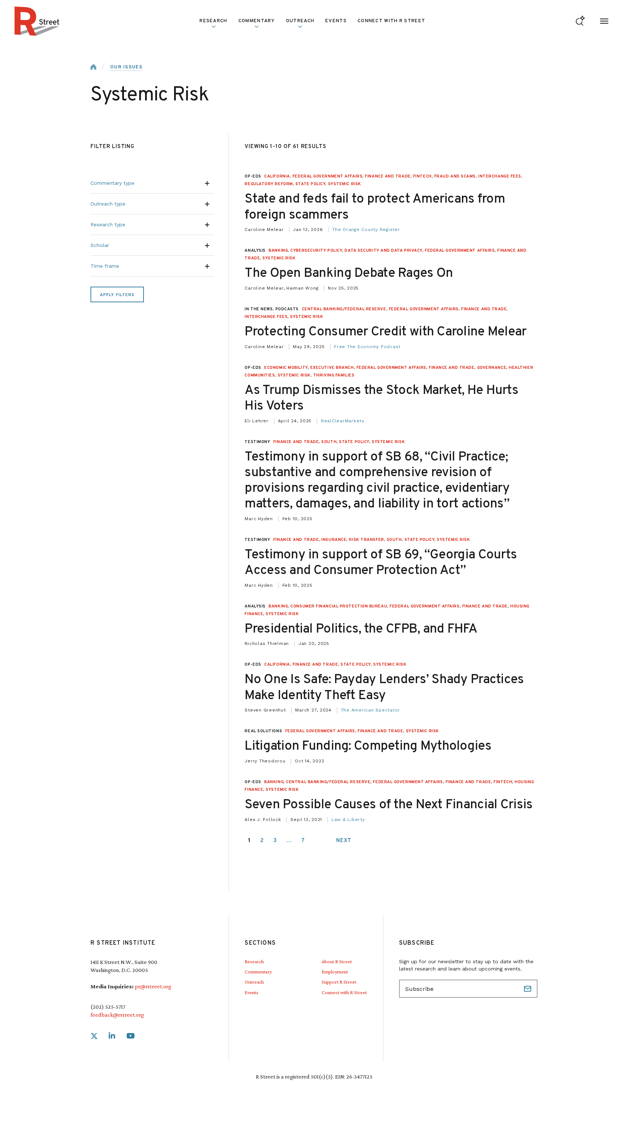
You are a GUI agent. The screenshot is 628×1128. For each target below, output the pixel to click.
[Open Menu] (604, 21)
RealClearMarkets (343, 420)
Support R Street (339, 982)
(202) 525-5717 (107, 1007)
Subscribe (528, 989)
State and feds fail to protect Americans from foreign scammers (375, 207)
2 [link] (262, 840)
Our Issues (126, 67)
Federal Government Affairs (327, 176)
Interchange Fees (499, 176)
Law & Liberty (348, 819)
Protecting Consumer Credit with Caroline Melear (385, 332)
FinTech (422, 176)
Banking (278, 250)
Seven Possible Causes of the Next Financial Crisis (388, 805)
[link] (94, 1036)
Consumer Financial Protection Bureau (338, 606)
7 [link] (303, 840)
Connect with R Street (391, 21)
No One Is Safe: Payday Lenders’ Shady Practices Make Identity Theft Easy (384, 687)
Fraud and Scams (455, 176)
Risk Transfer (366, 539)
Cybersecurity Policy (316, 250)
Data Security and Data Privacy (383, 250)
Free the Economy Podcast (367, 346)
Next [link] (343, 840)
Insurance (333, 539)
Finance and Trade (387, 176)
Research (254, 961)
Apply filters (117, 295)
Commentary (258, 971)
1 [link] (249, 840)
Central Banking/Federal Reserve (344, 309)
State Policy (310, 184)
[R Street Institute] (37, 21)
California (277, 176)
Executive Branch (332, 367)
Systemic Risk (344, 184)
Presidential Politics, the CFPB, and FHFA (361, 629)
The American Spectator (370, 710)
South (329, 442)
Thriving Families (333, 375)
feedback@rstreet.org (117, 1015)
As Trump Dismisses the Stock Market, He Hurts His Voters (381, 398)
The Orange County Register (366, 229)
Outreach (300, 21)
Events (336, 21)
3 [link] (275, 840)
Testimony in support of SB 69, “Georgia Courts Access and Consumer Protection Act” (381, 563)
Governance (492, 367)
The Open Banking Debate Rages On (349, 273)
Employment (335, 971)
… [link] (289, 840)
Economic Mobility (285, 367)
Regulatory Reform (269, 184)
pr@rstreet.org (153, 986)
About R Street (337, 961)
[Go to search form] (580, 21)
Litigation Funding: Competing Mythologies (368, 746)
